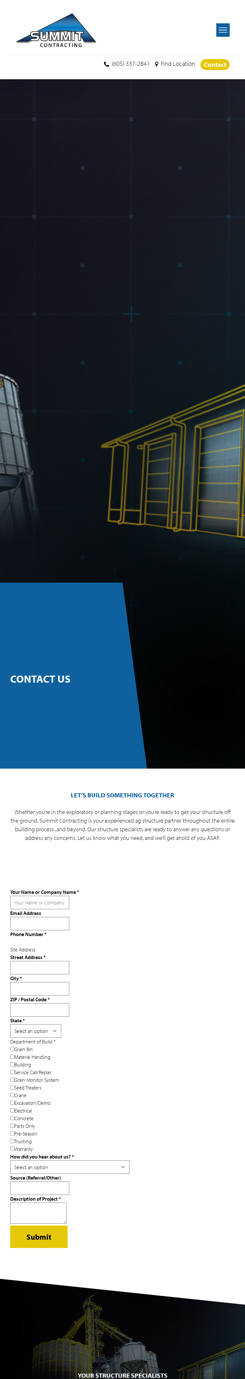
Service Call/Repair (33, 1072)
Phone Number (28, 934)
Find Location (178, 63)
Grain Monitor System (36, 1080)
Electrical (23, 1110)
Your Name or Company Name (44, 892)
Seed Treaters (27, 1087)
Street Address (28, 957)
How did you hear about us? (42, 1156)
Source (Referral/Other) (35, 1177)
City (16, 978)
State (17, 1020)
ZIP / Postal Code (30, 999)
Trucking (23, 1141)
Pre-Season (25, 1133)
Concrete (23, 1118)
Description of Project (35, 1199)
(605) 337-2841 (131, 63)
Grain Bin (23, 1049)
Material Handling (32, 1057)
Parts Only (24, 1126)
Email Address (25, 913)
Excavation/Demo (32, 1103)
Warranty (23, 1149)
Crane (20, 1095)
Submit (38, 1237)
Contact (215, 64)
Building (22, 1064)
